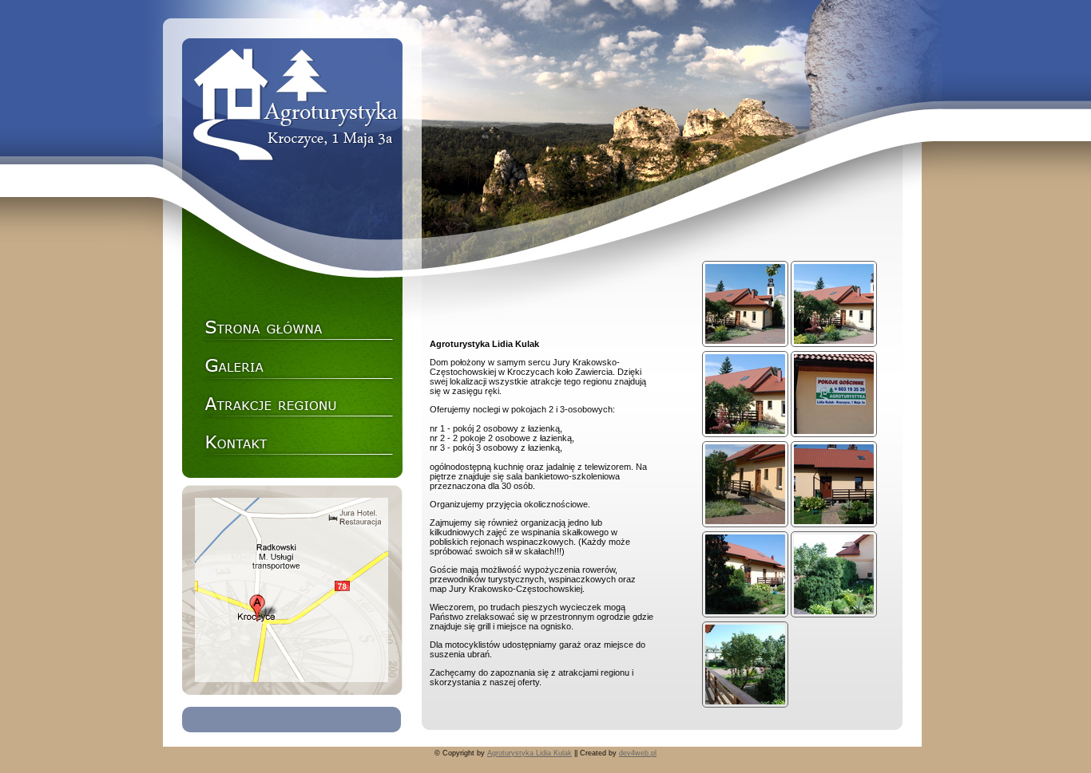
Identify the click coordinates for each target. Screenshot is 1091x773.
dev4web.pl (638, 753)
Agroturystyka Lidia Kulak (529, 753)
